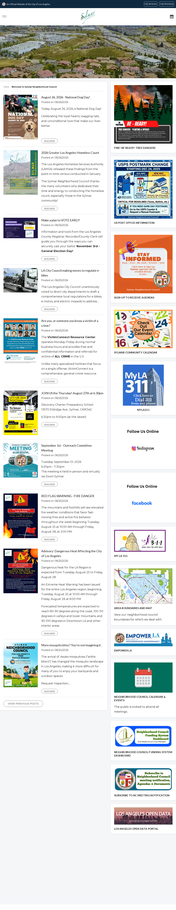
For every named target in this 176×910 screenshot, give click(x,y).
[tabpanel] (88, 51)
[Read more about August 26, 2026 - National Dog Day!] (20, 138)
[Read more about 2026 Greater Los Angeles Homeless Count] (20, 194)
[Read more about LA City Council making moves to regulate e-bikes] (20, 291)
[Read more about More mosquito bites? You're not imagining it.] (20, 686)
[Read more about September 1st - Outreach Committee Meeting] (20, 476)
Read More (49, 141)
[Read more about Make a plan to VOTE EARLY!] (20, 237)
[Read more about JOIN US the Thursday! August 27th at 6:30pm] (20, 434)
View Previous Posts (23, 703)
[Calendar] (171, 16)
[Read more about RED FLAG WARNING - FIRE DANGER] (20, 537)
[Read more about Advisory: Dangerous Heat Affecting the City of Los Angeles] (20, 592)
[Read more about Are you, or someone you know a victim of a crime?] (20, 363)
